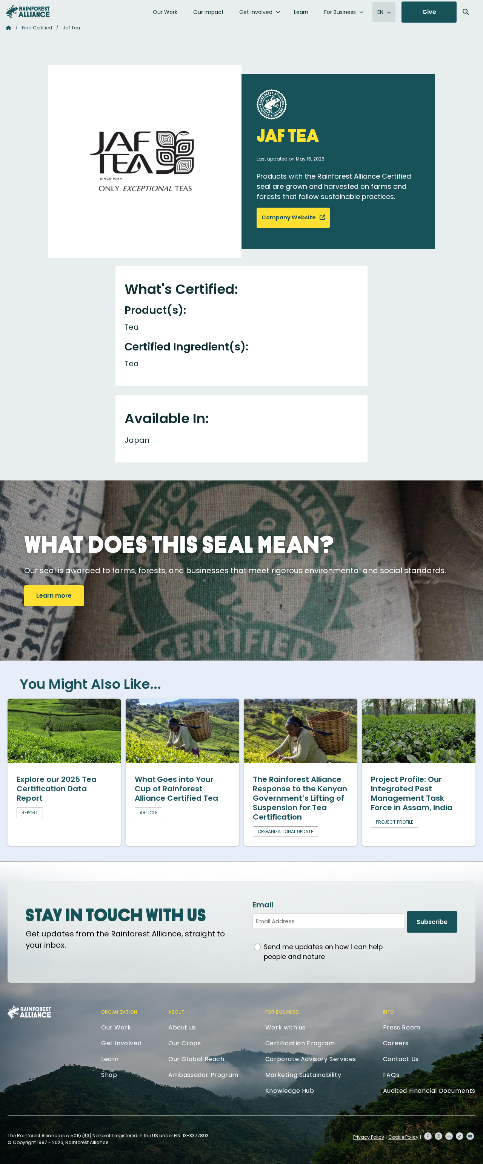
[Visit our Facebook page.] (428, 1136)
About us (182, 1027)
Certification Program (300, 1043)
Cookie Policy (403, 1137)
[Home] (28, 12)
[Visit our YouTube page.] (470, 1136)
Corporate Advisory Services (310, 1059)
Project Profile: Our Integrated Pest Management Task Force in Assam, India (411, 793)
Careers (396, 1043)
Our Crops (184, 1043)
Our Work (165, 12)
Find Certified (37, 27)
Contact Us (401, 1059)
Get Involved (255, 12)
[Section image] (64, 760)
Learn (301, 12)
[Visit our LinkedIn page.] (449, 1136)
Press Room (401, 1027)
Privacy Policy (368, 1137)
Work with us (285, 1027)
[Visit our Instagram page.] (438, 1136)
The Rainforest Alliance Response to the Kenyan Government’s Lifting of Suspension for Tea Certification (300, 798)
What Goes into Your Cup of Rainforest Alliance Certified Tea (176, 788)
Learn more (54, 595)
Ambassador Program (203, 1075)
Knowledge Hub (289, 1090)
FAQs (391, 1075)
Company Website (289, 217)
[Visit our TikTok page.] (459, 1136)
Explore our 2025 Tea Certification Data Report (57, 788)
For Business (340, 12)
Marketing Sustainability (303, 1075)
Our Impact (208, 12)
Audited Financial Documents (429, 1090)
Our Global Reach (196, 1059)
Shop (109, 1075)
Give (429, 12)
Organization (119, 1012)
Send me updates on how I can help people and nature (323, 951)
